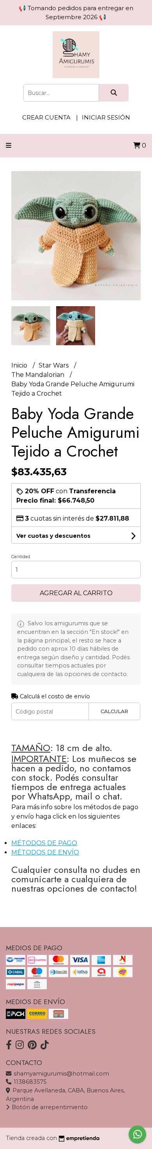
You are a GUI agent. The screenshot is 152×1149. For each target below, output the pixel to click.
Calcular (114, 711)
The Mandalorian (38, 374)
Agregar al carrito (76, 593)
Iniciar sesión (106, 117)
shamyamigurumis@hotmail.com (60, 1073)
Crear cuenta (46, 117)
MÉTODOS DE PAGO (44, 843)
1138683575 (29, 1081)
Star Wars (54, 365)
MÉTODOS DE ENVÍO (45, 852)
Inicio (20, 365)
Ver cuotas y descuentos (53, 535)
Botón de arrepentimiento (49, 1107)
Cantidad (20, 556)
